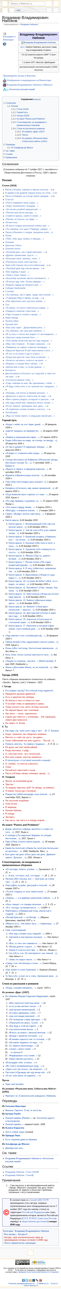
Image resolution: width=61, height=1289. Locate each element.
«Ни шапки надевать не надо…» (24, 1042)
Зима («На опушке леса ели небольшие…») (26, 265)
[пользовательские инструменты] (56, 3)
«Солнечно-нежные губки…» (19, 380)
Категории (8, 1231)
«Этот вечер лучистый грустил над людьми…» (28, 341)
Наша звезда (11, 318)
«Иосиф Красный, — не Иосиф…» (22, 917)
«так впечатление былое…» (22, 1029)
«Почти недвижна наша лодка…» (21, 203)
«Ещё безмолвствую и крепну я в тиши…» (26, 494)
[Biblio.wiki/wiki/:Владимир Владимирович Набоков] (4, 85)
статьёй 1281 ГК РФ (39, 1200)
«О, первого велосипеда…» (22, 1046)
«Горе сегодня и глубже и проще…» (23, 314)
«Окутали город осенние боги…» (21, 337)
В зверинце (10, 807)
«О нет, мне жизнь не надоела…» (22, 1076)
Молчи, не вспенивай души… (19, 781)
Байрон (8, 466)
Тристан (9, 784)
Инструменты (56, 10)
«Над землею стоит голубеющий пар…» (25, 636)
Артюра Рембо (13, 1114)
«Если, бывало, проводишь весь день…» (25, 406)
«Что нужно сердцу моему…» (20, 507)
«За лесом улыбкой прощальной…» (23, 209)
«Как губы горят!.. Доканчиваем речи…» (25, 327)
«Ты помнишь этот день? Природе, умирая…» (28, 229)
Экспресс (10, 817)
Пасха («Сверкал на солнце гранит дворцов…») (28, 196)
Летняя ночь (11, 222)
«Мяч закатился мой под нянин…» (26, 1003)
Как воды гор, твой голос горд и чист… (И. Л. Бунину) (32, 731)
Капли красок (12, 520)
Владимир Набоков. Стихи (18, 1175)
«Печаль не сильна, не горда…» (21, 219)
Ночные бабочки (13, 810)
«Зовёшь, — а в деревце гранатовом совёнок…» (29, 898)
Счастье (9, 199)
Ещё (18, 10)
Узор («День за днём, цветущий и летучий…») (28, 885)
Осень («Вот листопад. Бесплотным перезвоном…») (31, 648)
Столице (9, 291)
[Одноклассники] (30, 1280)
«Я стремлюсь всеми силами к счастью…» (26, 409)
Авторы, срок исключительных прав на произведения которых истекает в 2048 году (26, 1238)
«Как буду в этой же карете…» (24, 1026)
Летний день (11, 412)
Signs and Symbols (14, 1084)
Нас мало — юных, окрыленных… (22, 713)
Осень (8, 235)
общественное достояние (34, 1221)
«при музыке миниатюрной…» (23, 1010)
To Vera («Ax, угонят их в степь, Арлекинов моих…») (31, 976)
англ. (22, 47)
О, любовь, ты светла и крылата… (22, 764)
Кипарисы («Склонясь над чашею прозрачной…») (29, 488)
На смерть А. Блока (15, 723)
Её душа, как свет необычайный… (22, 747)
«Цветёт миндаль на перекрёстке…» (23, 431)
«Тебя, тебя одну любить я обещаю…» (24, 239)
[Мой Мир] (33, 1280)
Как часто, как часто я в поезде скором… (25, 820)
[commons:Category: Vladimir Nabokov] (4, 80)
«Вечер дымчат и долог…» (22, 947)
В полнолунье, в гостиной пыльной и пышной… (28, 760)
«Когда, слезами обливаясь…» (20, 988)
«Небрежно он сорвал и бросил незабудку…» (27, 347)
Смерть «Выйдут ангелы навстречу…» (24, 514)
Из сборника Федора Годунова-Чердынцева (26, 996)
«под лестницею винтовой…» (23, 1016)
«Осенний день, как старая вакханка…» (25, 252)
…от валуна (14, 1052)
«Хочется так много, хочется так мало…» (26, 360)
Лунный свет (11, 324)
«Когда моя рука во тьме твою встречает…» (27, 357)
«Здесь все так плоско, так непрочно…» (25, 1069)
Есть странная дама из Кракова (21, 1139)
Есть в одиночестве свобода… (20, 697)
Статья (5, 10)
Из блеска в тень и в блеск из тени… (23, 700)
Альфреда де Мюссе (17, 1144)
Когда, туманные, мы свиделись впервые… (26, 734)
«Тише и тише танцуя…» (17, 275)
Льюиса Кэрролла (14, 1128)
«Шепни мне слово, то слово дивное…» (25, 367)
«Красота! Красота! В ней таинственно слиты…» (29, 350)
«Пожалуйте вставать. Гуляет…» (25, 1023)
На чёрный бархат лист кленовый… (23, 710)
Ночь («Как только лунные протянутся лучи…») (28, 655)
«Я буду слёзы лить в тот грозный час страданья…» (31, 386)
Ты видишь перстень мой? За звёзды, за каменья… (30, 788)
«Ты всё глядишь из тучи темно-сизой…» (25, 892)
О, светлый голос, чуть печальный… (23, 754)
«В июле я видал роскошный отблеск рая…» (27, 226)
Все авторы (10, 1234)
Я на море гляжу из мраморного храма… (25, 704)
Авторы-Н (22, 1234)
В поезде (9, 814)
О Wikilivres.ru (42, 1283)
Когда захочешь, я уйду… (18, 750)
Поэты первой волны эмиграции (20, 1243)
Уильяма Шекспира (15, 1106)
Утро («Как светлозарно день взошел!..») (25, 482)
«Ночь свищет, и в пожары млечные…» (24, 904)
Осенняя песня (12, 249)
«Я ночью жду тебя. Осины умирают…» (25, 282)
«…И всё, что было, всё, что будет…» (24, 876)
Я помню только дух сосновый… (21, 791)
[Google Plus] (40, 1280)
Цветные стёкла (13, 245)
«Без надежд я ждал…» (17, 272)
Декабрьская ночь (14, 1148)
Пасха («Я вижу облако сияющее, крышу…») (27, 773)
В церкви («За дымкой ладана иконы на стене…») (29, 193)
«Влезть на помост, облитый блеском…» (29, 1033)
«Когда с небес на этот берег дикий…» (24, 424)
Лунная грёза (11, 321)
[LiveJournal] (37, 1280)
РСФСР (32, 1218)
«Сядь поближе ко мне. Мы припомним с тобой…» (30, 383)
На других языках (49, 10)
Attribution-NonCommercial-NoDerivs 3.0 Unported (39, 1272)
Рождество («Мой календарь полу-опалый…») (28, 794)
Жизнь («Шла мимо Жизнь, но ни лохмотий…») (28, 667)
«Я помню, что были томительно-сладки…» (26, 308)
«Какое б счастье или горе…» (23, 950)
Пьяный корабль (13, 1124)
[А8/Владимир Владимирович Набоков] (6, 89)
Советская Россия (46, 1218)
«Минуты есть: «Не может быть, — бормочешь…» (30, 924)
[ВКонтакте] (23, 1280)
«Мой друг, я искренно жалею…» (21, 510)
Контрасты (10, 370)
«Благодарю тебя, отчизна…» (20, 1062)
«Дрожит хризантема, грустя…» (21, 255)
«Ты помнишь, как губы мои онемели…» (25, 331)
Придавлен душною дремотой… (21, 694)
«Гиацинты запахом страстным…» (22, 311)
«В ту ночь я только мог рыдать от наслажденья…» (31, 334)
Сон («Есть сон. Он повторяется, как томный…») (33, 953)
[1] (48, 54)
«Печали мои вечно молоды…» (20, 213)
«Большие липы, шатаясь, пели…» (22, 258)
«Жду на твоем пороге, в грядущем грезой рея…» (30, 416)
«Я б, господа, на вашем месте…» (22, 908)
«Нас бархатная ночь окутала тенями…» (25, 301)
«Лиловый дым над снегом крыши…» (23, 268)
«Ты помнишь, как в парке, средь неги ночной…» (29, 295)
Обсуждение (12, 10)
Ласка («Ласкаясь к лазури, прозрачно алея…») (29, 232)
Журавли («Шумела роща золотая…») (24, 475)
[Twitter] (27, 1280)
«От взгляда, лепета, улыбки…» (21, 869)
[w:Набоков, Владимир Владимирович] (4, 33)
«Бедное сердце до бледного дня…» (23, 285)
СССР (25, 1218)
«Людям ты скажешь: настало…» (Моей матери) (29, 661)
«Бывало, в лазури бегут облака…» (23, 364)
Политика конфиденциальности (21, 1283)
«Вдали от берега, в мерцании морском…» (26, 469)
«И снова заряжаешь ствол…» (24, 1013)
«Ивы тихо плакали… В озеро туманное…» (26, 344)
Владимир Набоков (29, 24)
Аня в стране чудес (15, 1132)
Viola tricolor (11, 804)
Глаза (8, 767)
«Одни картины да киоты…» (22, 1059)
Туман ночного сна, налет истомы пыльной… (27, 707)
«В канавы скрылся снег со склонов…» (28, 1039)
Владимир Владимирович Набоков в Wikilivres (30, 85)
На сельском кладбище (17, 801)
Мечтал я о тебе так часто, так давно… (24, 737)
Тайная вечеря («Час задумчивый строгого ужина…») (31, 642)
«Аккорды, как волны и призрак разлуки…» (26, 393)
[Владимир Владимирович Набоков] (38, 42)
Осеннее (9, 242)
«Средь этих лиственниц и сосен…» (23, 963)
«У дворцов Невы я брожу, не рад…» (23, 298)
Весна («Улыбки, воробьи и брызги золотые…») (28, 190)
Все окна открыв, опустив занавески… (24, 757)
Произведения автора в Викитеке (19, 76)
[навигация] (5, 3)
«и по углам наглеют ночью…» (24, 1006)
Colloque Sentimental (15, 288)
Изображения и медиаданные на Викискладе (29, 80)
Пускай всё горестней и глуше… (21, 770)
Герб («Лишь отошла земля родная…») (24, 842)
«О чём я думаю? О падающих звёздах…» (26, 447)
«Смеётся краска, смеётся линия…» (23, 216)
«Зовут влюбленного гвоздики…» (21, 206)
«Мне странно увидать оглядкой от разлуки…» (28, 399)
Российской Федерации (33, 1212)
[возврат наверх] (30, 1253)
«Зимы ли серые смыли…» (22, 959)
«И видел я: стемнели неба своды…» (23, 453)
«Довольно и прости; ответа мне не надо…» (27, 396)
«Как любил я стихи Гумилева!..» (21, 970)
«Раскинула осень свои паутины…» (23, 262)
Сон (7, 305)
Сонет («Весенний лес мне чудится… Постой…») (29, 741)
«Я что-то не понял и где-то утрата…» (24, 354)
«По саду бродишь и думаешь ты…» (23, 501)
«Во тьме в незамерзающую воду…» (23, 1066)
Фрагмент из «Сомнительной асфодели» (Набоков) (30, 1096)
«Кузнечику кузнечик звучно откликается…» (27, 278)
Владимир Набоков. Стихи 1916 (21, 1172)
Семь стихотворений (15, 930)
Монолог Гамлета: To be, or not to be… (24, 1110)
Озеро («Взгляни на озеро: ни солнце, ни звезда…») (31, 440)
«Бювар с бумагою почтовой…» (24, 1036)
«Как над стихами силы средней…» (26, 934)
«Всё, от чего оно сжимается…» (25, 943)
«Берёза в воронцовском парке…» (22, 437)
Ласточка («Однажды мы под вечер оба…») (26, 1072)
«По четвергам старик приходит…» (26, 1019)
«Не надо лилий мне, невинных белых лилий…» (29, 403)
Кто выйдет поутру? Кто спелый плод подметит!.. (29, 691)
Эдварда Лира (12, 1135)
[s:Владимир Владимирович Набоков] (4, 44)
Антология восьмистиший (22, 89)
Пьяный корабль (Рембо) (17, 1118)
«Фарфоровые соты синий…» (23, 1056)
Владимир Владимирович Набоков (32, 1231)
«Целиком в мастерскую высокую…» (27, 937)
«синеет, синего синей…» (21, 1049)
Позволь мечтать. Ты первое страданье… (26, 744)
